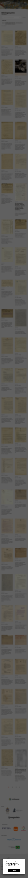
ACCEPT (14, 870)
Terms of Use (11, 865)
